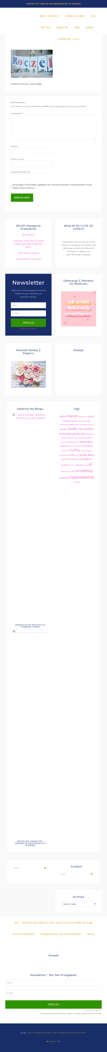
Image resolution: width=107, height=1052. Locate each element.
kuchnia (80, 446)
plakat (77, 455)
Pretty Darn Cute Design (39, 1033)
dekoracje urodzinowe (80, 424)
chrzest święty (84, 421)
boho (85, 417)
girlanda (78, 434)
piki (72, 454)
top (73, 471)
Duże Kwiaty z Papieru (28, 253)
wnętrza (64, 477)
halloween (89, 434)
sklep (63, 471)
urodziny (84, 470)
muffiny (75, 450)
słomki (68, 471)
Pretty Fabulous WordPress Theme (69, 1033)
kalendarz (86, 441)
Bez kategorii (28, 234)
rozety (86, 465)
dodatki (63, 429)
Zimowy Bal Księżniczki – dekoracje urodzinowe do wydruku (30, 843)
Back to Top (54, 1041)
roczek (79, 465)
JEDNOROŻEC (73, 442)
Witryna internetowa (20, 172)
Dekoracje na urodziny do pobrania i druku (30, 626)
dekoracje (64, 424)
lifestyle (88, 445)
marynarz (64, 451)
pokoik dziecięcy (71, 459)
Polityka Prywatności (28, 329)
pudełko (65, 465)
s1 (90, 464)
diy (92, 424)
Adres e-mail (17, 159)
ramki (72, 465)
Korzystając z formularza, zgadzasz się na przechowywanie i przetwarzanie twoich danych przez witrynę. (52, 186)
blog (80, 416)
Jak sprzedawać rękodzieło (28, 259)
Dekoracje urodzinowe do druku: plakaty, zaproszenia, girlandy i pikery (28, 243)
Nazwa (15, 146)
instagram (88, 438)
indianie (80, 438)
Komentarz (17, 113)
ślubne (76, 482)
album (63, 416)
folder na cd (77, 429)
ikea (75, 438)
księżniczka (71, 446)
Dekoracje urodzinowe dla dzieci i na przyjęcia (19, 28)
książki (63, 446)
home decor (67, 437)
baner (73, 416)
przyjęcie (86, 459)
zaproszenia (82, 477)
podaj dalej (87, 454)
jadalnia (63, 442)
